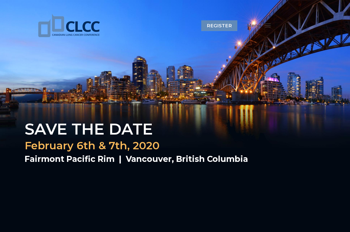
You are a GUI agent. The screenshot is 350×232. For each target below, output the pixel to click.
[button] (259, 25)
